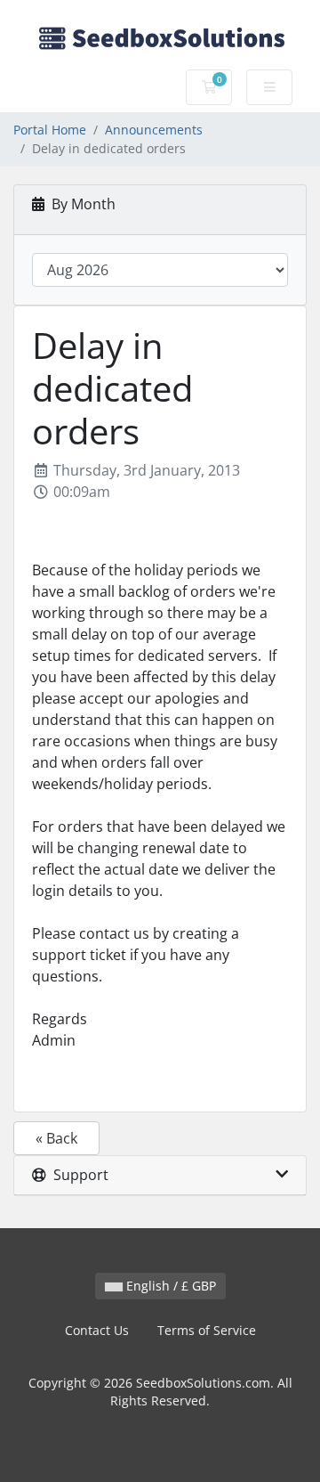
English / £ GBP (169, 1285)
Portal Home (49, 129)
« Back (56, 1138)
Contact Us (97, 1330)
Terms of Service (206, 1330)
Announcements (154, 129)
